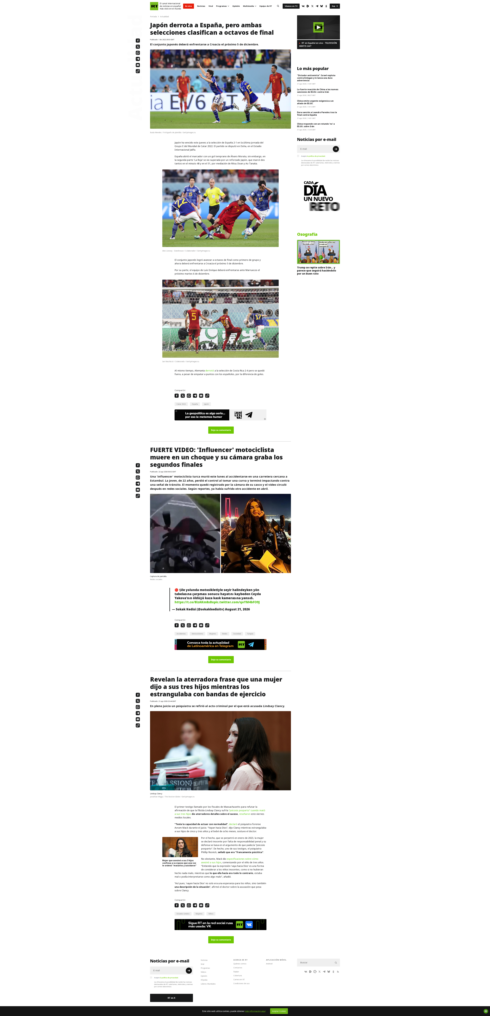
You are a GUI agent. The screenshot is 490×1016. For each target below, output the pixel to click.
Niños (211, 913)
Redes (224, 633)
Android (269, 963)
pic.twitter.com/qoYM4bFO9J (237, 602)
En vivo (188, 6)
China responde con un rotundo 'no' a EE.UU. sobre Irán (316, 125)
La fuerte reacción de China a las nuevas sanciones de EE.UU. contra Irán (317, 90)
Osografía (307, 234)
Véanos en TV (291, 6)
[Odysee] (315, 972)
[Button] (278, 6)
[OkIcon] (326, 6)
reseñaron (244, 814)
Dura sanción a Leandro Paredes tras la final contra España (317, 113)
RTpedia (204, 980)
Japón (206, 404)
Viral (211, 6)
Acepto (313, 156)
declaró (233, 824)
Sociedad (237, 633)
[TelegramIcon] (317, 6)
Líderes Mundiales (208, 983)
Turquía (250, 633)
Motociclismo (197, 633)
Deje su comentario (221, 430)
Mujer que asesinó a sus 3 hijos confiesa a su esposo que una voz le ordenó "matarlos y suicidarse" (179, 863)
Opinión (236, 6)
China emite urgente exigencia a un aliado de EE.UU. (315, 102)
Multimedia (248, 6)
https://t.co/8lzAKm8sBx (194, 602)
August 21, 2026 (237, 609)
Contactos (237, 967)
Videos (203, 972)
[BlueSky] (322, 6)
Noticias (201, 6)
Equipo (236, 971)
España (195, 404)
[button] (318, 27)
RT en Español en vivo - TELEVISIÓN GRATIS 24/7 (318, 44)
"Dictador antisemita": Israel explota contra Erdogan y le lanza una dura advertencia (316, 78)
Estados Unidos (183, 913)
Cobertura (237, 975)
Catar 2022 (181, 404)
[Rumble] (308, 6)
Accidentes (181, 633)
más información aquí (255, 1011)
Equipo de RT (266, 6)
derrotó (209, 370)
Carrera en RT (239, 979)
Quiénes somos (239, 963)
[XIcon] (312, 6)
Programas (221, 6)
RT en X (171, 997)
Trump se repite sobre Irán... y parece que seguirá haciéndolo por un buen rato (316, 271)
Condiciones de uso (241, 983)
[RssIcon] (338, 972)
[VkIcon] (303, 6)
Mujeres (212, 633)
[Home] (154, 6)
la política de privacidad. (316, 156)
